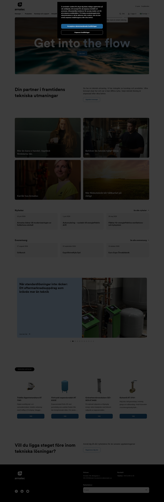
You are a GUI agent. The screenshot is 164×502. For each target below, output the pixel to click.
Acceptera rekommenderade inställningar (82, 26)
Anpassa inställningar (82, 32)
